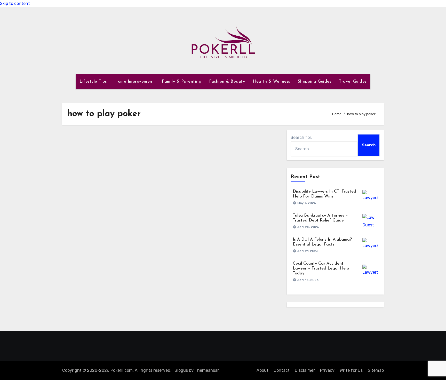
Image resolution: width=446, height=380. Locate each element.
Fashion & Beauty (227, 82)
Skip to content (15, 3)
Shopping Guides (314, 82)
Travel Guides (353, 82)
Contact (282, 370)
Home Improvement (134, 82)
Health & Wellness (271, 82)
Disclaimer (305, 370)
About (262, 370)
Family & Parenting (181, 82)
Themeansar (207, 370)
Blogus (181, 370)
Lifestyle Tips (93, 82)
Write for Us (351, 370)
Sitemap (376, 370)
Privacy (327, 370)
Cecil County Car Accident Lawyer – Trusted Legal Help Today (321, 268)
